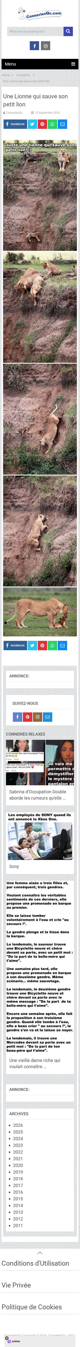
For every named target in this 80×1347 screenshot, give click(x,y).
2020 (18, 1165)
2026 (18, 1125)
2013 (18, 1212)
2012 (18, 1219)
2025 (18, 1132)
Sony (14, 866)
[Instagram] (37, 717)
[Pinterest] (27, 717)
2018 (18, 1178)
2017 (18, 1185)
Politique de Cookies (32, 1307)
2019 (18, 1172)
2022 (18, 1152)
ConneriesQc (14, 112)
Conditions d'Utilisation (35, 1263)
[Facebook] (17, 717)
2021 (18, 1158)
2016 (18, 1192)
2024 (18, 1138)
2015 (18, 1198)
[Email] (47, 717)
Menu (10, 64)
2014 (18, 1205)
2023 (18, 1145)
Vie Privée (16, 1285)
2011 (18, 1225)
